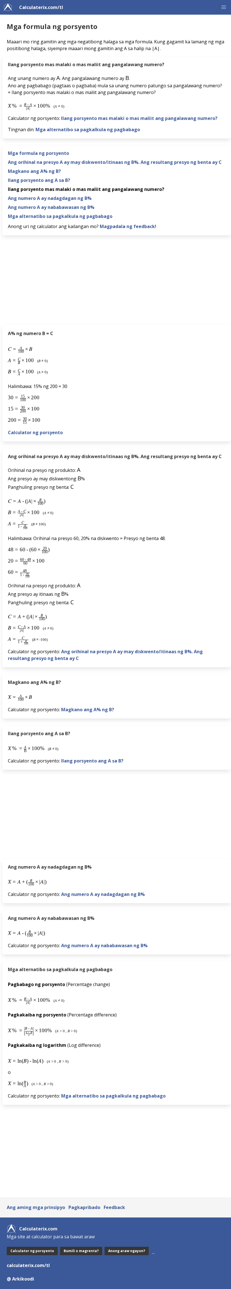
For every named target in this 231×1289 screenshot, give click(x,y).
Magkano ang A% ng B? (34, 171)
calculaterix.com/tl (28, 1265)
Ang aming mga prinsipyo (36, 1207)
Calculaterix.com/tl (41, 7)
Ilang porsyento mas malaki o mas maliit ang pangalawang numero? (139, 118)
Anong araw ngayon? (126, 1250)
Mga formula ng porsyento (38, 153)
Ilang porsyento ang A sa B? (39, 180)
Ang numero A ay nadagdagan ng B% (50, 198)
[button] (223, 7)
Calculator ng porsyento (35, 432)
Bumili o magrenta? (81, 1250)
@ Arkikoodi (20, 1279)
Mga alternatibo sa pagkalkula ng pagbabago (87, 129)
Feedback (114, 1207)
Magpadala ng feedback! (128, 226)
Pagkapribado (84, 1207)
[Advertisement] (116, 281)
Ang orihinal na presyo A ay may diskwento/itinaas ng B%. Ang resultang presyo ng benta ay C (115, 162)
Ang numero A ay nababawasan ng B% (51, 207)
